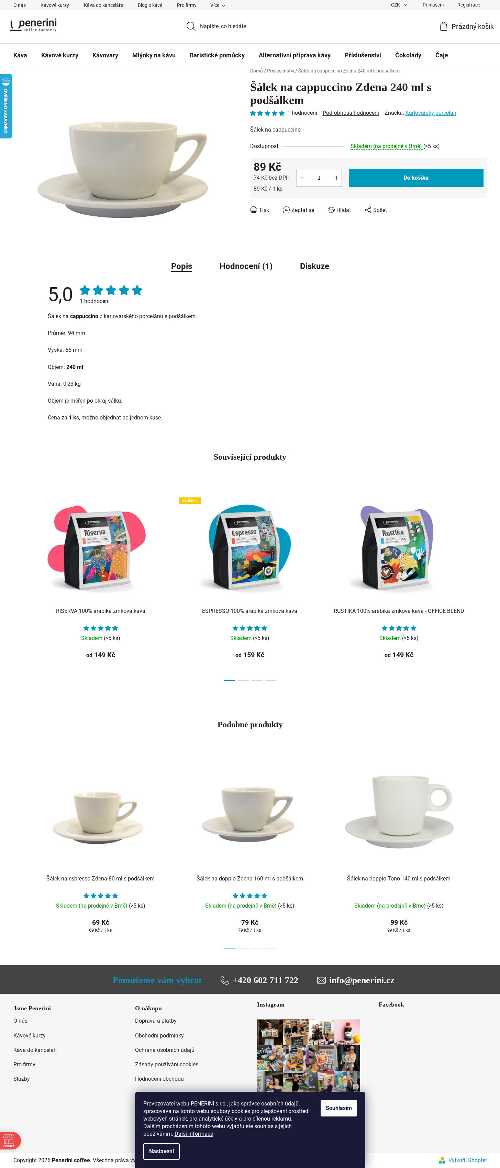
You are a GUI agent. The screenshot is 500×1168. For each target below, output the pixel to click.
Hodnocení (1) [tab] (246, 266)
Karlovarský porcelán (430, 113)
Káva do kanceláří (35, 1050)
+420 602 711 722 (265, 980)
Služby (21, 1079)
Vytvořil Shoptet (467, 1160)
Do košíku (416, 178)
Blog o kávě (150, 5)
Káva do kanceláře (103, 5)
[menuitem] (20, 55)
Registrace (468, 5)
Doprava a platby (156, 1021)
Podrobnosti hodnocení (351, 113)
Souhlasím (339, 1108)
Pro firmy (187, 5)
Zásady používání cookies (166, 1064)
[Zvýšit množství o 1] (336, 178)
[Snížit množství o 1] (302, 178)
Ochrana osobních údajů (165, 1050)
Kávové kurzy (55, 5)
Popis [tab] (181, 266)
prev (18, 587)
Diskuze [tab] (314, 266)
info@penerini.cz (362, 980)
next (481, 587)
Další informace (194, 1134)
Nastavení (161, 1151)
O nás (19, 5)
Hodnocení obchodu (159, 1079)
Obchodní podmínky (159, 1035)
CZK (396, 5)
